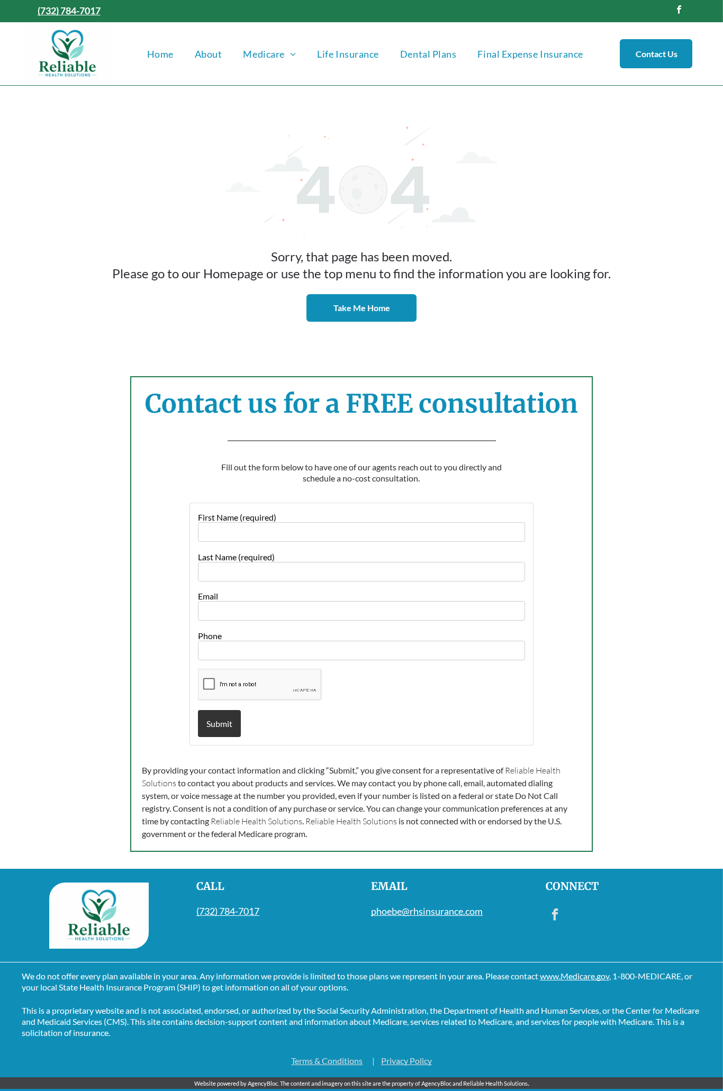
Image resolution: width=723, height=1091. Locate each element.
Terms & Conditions (327, 1061)
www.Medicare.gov (574, 976)
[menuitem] (160, 53)
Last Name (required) (236, 557)
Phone (210, 636)
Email (208, 596)
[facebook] (678, 11)
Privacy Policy (406, 1061)
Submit (219, 724)
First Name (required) (237, 517)
